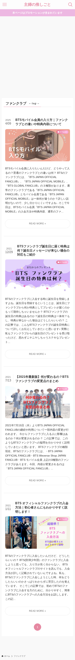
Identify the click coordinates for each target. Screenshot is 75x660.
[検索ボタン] (70, 4)
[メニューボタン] (4, 4)
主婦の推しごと (37, 5)
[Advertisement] (37, 55)
